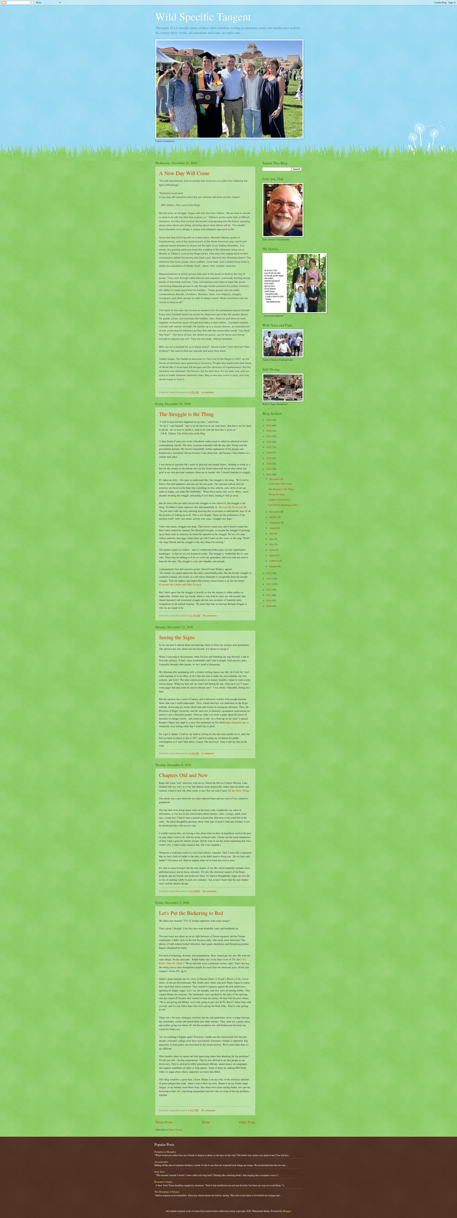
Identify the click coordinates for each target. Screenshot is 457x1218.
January (273, 566)
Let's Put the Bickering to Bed (191, 912)
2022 (269, 441)
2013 (269, 584)
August (273, 528)
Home (206, 1122)
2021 (269, 447)
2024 (269, 430)
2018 (269, 463)
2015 (269, 573)
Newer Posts (164, 1122)
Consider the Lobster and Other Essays (180, 584)
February (274, 560)
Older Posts (247, 1122)
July (271, 533)
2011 (269, 595)
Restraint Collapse (163, 1181)
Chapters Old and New (183, 774)
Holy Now (159, 1171)
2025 (269, 425)
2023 (269, 436)
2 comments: (208, 753)
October (273, 517)
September (275, 522)
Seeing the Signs (177, 637)
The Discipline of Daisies (166, 1191)
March (272, 555)
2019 (269, 458)
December (274, 479)
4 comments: (208, 392)
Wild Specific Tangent (203, 16)
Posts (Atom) (175, 1129)
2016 (269, 474)
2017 (269, 469)
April (272, 549)
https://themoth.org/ (236, 722)
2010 (269, 600)
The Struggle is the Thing (186, 413)
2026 (269, 420)
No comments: (210, 615)
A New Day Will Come (184, 173)
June (271, 539)
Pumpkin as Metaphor (165, 1151)
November (274, 511)
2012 (269, 589)
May (271, 544)
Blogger (287, 1211)
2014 (269, 578)
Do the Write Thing (238, 790)
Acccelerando (161, 1161)
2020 (269, 452)
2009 (269, 606)
